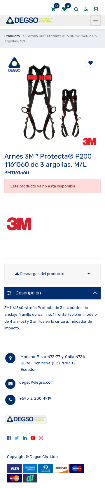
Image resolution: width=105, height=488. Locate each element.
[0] (53, 9)
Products (12, 36)
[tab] (52, 293)
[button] (90, 63)
